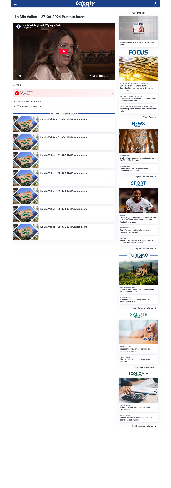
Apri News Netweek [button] (145, 177)
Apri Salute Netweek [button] (144, 367)
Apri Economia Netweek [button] (143, 426)
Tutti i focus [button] (148, 117)
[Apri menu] (15, 4)
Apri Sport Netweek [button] (145, 249)
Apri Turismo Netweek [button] (143, 308)
